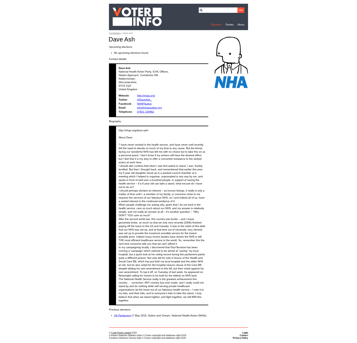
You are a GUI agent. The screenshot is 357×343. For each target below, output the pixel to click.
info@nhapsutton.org (149, 107)
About (240, 24)
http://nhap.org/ (146, 95)
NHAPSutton (144, 103)
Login (245, 332)
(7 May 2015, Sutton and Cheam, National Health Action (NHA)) (160, 315)
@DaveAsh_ (144, 99)
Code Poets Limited (121, 332)
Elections (216, 24)
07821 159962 (145, 111)
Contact (244, 335)
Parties (230, 24)
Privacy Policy (240, 338)
